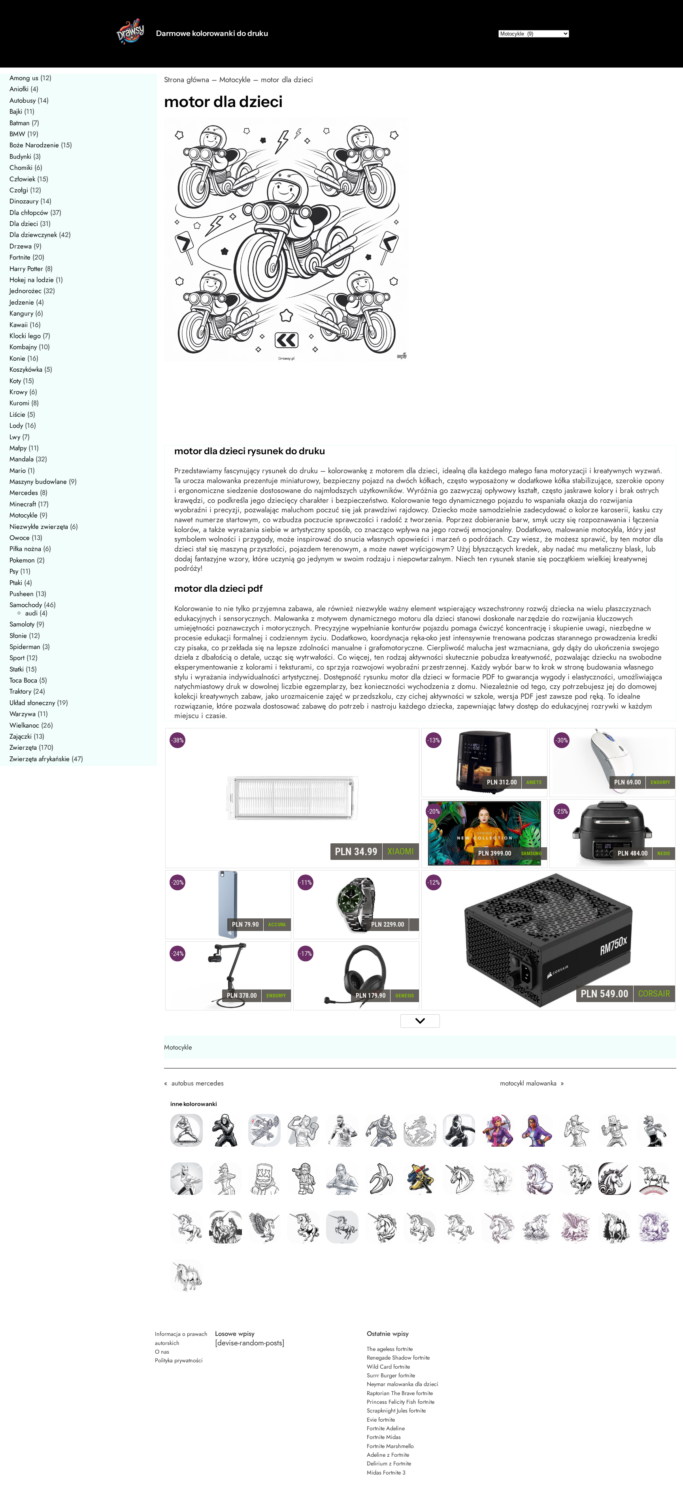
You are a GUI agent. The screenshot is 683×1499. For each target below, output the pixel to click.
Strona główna (186, 79)
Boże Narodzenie (34, 145)
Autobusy (22, 100)
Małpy (17, 448)
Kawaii (18, 324)
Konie (17, 358)
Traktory (20, 691)
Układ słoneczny (32, 702)
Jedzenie (21, 302)
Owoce (19, 537)
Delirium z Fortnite (389, 1463)
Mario (17, 470)
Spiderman (24, 646)
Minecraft (22, 504)
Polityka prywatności (179, 1360)
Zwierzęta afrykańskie (39, 759)
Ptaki (15, 582)
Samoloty (21, 624)
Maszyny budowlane (38, 481)
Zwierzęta (23, 747)
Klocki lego (25, 335)
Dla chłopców (28, 212)
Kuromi (19, 403)
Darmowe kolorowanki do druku (212, 33)
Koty (15, 381)
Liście (17, 414)
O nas (162, 1352)
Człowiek (22, 179)
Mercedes (23, 492)
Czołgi (18, 190)
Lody (16, 425)
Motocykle (23, 515)
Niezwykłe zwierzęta (38, 526)
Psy (13, 571)
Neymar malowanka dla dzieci (402, 1384)
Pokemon (22, 560)
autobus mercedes (198, 1083)
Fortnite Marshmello (390, 1446)
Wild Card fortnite (388, 1367)
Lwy (14, 437)
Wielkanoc (24, 725)
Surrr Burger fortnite (391, 1375)
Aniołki (18, 89)
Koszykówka (25, 369)
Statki (16, 669)
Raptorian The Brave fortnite (400, 1393)
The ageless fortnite (390, 1349)
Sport (17, 657)
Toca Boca (23, 680)
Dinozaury (23, 201)
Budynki (20, 156)
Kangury (21, 313)
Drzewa (20, 246)
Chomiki (20, 167)
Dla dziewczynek (33, 234)
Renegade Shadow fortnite (398, 1358)
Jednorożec (25, 290)
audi (31, 613)
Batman (19, 123)
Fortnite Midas (384, 1437)
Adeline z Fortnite (388, 1455)
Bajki (15, 111)
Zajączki (20, 736)
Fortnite (19, 257)
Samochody (25, 604)
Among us (23, 78)
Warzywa (22, 713)
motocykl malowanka (528, 1083)
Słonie (18, 635)
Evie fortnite (381, 1420)
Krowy (18, 392)
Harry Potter (26, 268)
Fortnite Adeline (386, 1428)
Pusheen (21, 593)
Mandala (21, 459)
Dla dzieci (23, 223)
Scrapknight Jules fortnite (396, 1410)
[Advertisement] (401, 412)
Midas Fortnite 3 (386, 1472)
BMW (17, 134)
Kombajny (23, 347)
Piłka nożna (25, 548)
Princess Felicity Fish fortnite (400, 1402)
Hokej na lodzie (31, 279)
